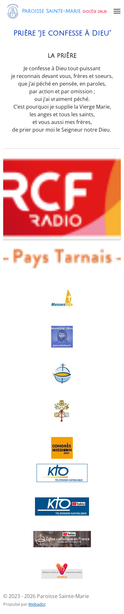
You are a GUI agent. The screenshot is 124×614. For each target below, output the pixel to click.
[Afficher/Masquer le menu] (117, 11)
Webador (37, 604)
